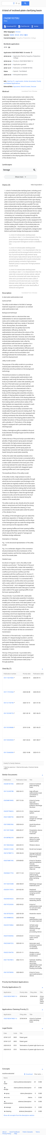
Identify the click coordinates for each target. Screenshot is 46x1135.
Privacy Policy (6, 1133)
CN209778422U (9, 811)
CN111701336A (9, 692)
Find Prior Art (25, 26)
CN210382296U (9, 824)
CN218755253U (9, 913)
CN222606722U (9, 943)
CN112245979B (9, 791)
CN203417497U (9, 889)
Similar (36, 26)
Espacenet (16, 86)
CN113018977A (9, 713)
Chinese (17, 32)
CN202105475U (9, 952)
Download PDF (11, 26)
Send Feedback (14, 1132)
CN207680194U (9, 860)
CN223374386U (9, 925)
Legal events (19, 81)
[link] (6, 1082)
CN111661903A (9, 678)
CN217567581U (9, 960)
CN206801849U (9, 800)
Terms (38, 1132)
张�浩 (25, 35)
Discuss (33, 86)
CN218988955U (9, 917)
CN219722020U (9, 904)
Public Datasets (28, 1132)
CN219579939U (9, 972)
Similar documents (30, 81)
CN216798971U (9, 853)
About (4, 1132)
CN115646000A (9, 752)
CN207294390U (9, 936)
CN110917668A (9, 830)
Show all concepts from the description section (19, 1115)
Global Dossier (25, 86)
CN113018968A (9, 727)
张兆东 (17, 35)
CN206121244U (9, 849)
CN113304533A (9, 740)
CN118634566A (9, 845)
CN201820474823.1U (10, 996)
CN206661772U (9, 873)
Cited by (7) (10, 81)
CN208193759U (9, 784)
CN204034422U (9, 899)
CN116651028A (9, 884)
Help (15, 1133)
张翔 (21, 35)
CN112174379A (9, 703)
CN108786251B (9, 837)
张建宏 (12, 35)
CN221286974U (9, 817)
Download (29, 1074)
